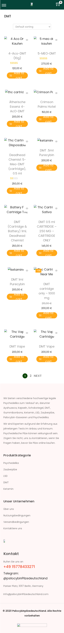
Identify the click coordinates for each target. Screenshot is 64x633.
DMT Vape (17, 346)
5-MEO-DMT (47, 53)
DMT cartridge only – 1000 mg (47, 291)
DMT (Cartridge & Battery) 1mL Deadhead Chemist (17, 231)
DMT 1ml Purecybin (17, 281)
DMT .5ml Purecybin (46, 152)
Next (38, 376)
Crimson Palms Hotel (47, 104)
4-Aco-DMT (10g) (17, 55)
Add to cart (19, 75)
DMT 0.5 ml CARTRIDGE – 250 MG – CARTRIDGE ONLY (46, 231)
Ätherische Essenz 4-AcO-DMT (17, 106)
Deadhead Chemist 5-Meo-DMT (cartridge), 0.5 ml (17, 164)
